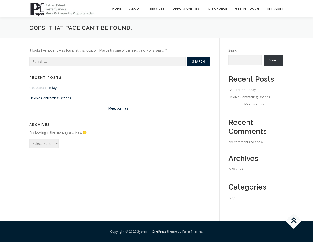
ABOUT (135, 8)
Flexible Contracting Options (50, 98)
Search (233, 50)
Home (117, 8)
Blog (231, 197)
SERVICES (157, 8)
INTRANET (275, 8)
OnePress (159, 231)
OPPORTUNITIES (186, 8)
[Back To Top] (294, 220)
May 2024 (235, 169)
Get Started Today (43, 87)
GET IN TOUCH (247, 8)
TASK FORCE (217, 8)
